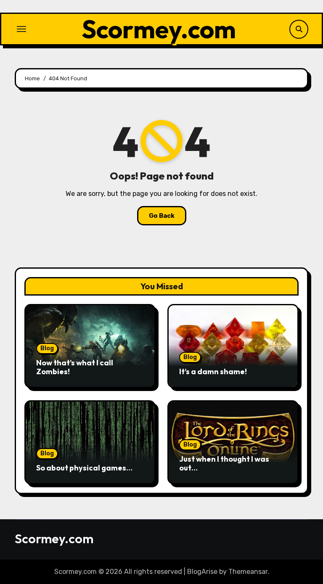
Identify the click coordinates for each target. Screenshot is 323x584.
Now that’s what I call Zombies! (74, 367)
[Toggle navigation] (21, 29)
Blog (47, 348)
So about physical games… (84, 468)
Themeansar (247, 572)
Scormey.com (159, 29)
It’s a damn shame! (213, 371)
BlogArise (202, 572)
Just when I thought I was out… (224, 463)
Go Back (162, 215)
